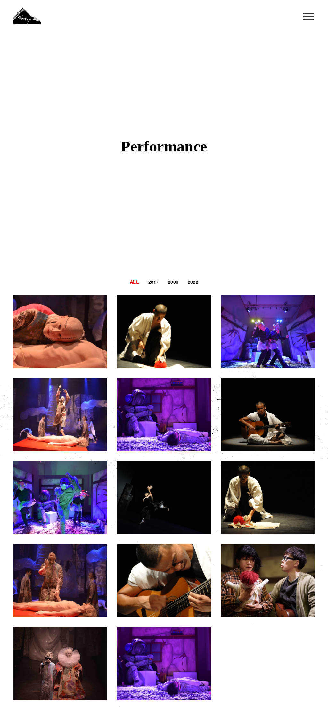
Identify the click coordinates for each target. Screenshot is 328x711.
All (134, 282)
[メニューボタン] (308, 16)
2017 (153, 282)
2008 (173, 282)
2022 (193, 282)
